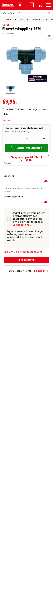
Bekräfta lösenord (13, 196)
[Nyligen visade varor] (50, 35)
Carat (5, 25)
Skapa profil (26, 259)
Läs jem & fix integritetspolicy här (23, 252)
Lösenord (9, 176)
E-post (7, 163)
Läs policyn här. (22, 224)
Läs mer (6, 120)
